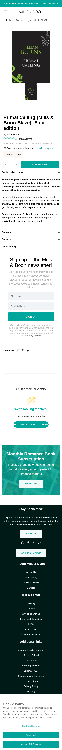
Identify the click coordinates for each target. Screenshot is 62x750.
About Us (31, 572)
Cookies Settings (31, 553)
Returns (31, 239)
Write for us (31, 660)
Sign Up (31, 533)
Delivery (31, 232)
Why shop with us (31, 613)
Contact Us (31, 629)
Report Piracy (31, 681)
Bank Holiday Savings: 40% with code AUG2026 (31, 3)
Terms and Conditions (31, 619)
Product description (31, 172)
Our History (31, 577)
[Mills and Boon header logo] (31, 11)
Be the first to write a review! (31, 424)
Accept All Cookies (31, 744)
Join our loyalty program (31, 650)
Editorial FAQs (31, 670)
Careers (31, 587)
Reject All (31, 735)
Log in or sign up (45, 148)
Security (31, 691)
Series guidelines (31, 665)
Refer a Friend (31, 655)
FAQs (31, 624)
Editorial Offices (31, 582)
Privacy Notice (33, 335)
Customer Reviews (31, 634)
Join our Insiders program (31, 676)
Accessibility (31, 246)
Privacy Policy (31, 686)
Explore (31, 483)
